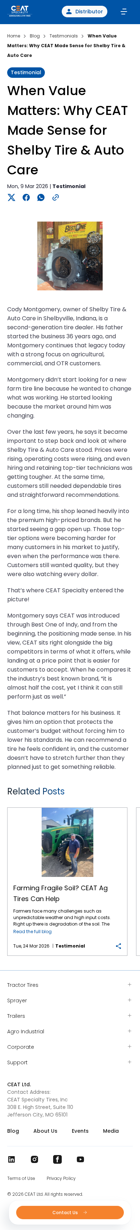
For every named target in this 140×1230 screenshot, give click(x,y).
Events (80, 1131)
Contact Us (65, 1212)
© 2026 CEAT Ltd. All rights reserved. (45, 1194)
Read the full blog (32, 931)
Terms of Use (21, 1178)
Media (111, 1131)
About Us (45, 1131)
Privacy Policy (61, 1178)
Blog (13, 1131)
